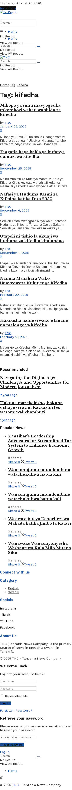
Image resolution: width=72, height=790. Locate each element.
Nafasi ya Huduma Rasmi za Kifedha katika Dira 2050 (29, 196)
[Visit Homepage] (5, 12)
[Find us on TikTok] (1, 778)
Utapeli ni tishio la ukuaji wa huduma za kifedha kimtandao (32, 238)
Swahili (13, 592)
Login (12, 13)
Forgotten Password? (16, 710)
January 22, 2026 (13, 126)
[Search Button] (1, 31)
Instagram (8, 8)
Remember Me (16, 696)
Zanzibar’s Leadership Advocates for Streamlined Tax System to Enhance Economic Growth (40, 443)
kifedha (22, 85)
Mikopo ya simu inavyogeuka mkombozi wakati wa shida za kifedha (30, 110)
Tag (13, 85)
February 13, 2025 (13, 337)
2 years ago (8, 395)
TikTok (5, 615)
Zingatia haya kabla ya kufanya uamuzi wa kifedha (32, 154)
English (13, 588)
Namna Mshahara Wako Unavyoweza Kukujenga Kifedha (33, 280)
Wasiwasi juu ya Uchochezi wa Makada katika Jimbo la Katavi (39, 521)
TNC (8, 122)
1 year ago (7, 420)
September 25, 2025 (15, 168)
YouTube (6, 621)
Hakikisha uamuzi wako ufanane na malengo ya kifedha (34, 322)
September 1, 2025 (14, 253)
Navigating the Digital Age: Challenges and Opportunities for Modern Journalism (34, 382)
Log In (5, 752)
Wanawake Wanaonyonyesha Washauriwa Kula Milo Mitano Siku (39, 548)
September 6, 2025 (14, 210)
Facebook (7, 627)
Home (12, 31)
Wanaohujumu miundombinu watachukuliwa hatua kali (39, 472)
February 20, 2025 (14, 295)
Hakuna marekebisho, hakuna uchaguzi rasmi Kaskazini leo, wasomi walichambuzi (31, 407)
